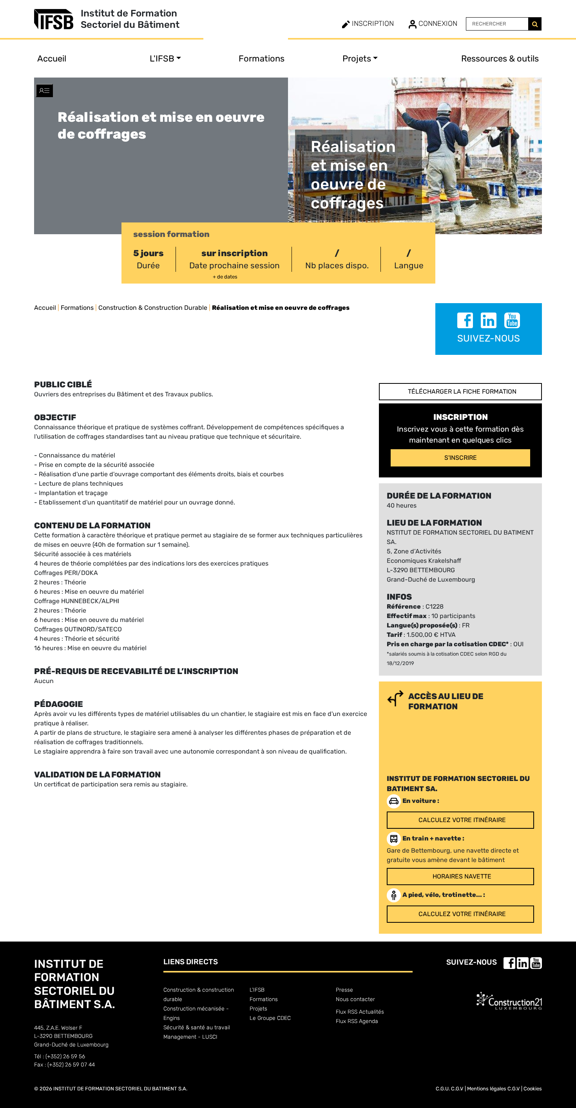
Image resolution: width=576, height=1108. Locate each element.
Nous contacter (355, 999)
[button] (44, 90)
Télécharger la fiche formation (462, 391)
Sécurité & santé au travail (196, 1027)
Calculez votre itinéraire (462, 820)
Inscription (372, 23)
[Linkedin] (489, 321)
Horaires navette (462, 876)
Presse (344, 990)
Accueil (51, 58)
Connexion (437, 23)
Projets (258, 1008)
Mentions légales (486, 1089)
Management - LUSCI (190, 1037)
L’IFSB (257, 990)
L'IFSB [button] (162, 58)
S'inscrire (460, 457)
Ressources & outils (500, 58)
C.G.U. (443, 1089)
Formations (261, 58)
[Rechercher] (535, 24)
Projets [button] (356, 58)
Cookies (532, 1089)
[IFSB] (57, 19)
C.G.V (457, 1089)
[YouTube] (512, 321)
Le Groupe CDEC (270, 1018)
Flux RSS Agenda (357, 1021)
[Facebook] (466, 321)
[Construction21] (509, 994)
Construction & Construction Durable (152, 307)
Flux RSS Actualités (360, 1012)
